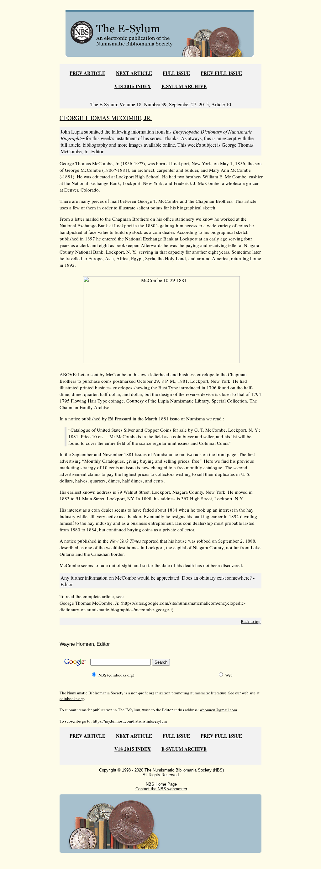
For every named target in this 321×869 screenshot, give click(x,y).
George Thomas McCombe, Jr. (89, 603)
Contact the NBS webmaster (161, 789)
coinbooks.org (72, 698)
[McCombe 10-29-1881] (161, 361)
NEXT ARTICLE (134, 73)
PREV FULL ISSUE (221, 73)
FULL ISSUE (176, 73)
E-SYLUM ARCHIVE (184, 86)
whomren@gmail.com (218, 710)
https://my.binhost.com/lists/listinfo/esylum (130, 721)
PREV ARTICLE (87, 73)
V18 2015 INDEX (132, 86)
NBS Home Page (161, 784)
